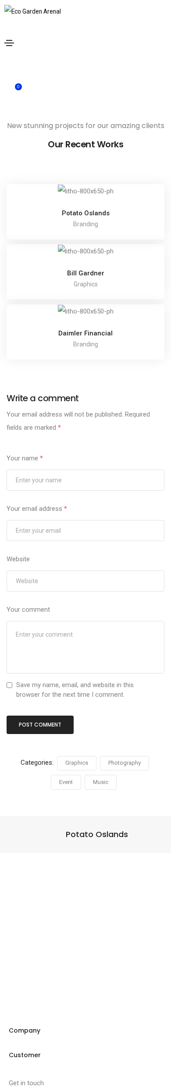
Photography (124, 762)
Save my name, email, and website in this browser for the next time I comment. (75, 690)
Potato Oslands (86, 213)
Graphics (76, 762)
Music (100, 782)
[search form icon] (89, 66)
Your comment (28, 609)
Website (18, 559)
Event (66, 782)
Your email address (37, 509)
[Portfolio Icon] (85, 198)
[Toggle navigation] (9, 43)
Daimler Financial (85, 333)
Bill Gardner (85, 273)
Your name (25, 458)
